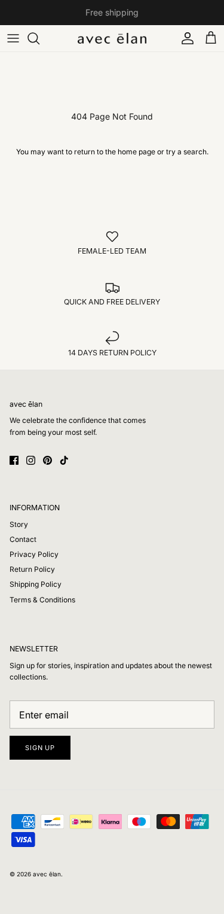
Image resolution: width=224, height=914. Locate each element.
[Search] (39, 38)
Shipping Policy (36, 584)
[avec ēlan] (112, 38)
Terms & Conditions (42, 599)
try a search (186, 151)
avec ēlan (47, 874)
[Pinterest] (47, 460)
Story (19, 524)
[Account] (184, 38)
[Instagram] (30, 460)
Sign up (40, 748)
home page (136, 151)
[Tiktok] (64, 460)
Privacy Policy (34, 554)
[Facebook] (14, 460)
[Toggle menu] (13, 38)
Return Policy (32, 569)
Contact (23, 539)
